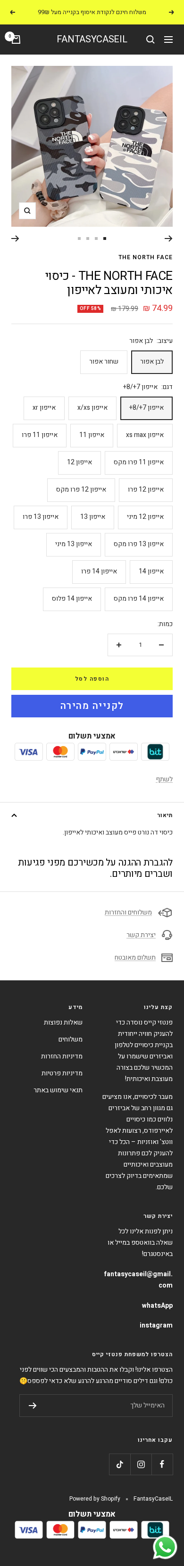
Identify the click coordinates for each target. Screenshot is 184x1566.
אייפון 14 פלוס (72, 599)
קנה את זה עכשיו (92, 706)
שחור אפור (103, 361)
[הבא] (15, 238)
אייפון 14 (151, 571)
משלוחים (71, 1039)
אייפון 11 (91, 435)
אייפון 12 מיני (145, 517)
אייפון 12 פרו (146, 489)
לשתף (164, 779)
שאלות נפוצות (63, 1022)
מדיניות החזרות (62, 1056)
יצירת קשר (141, 935)
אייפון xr (44, 408)
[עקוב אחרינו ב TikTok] (119, 1464)
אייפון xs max (145, 435)
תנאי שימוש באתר (58, 1090)
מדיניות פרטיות (62, 1073)
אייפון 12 (79, 462)
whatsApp (157, 1306)
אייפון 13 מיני (73, 544)
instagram (156, 1325)
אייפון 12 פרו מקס (81, 489)
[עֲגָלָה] (16, 39)
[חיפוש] (150, 39)
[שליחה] (33, 1405)
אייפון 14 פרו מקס (139, 599)
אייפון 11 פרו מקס (139, 462)
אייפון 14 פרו (99, 571)
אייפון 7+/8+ (146, 408)
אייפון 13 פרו (41, 517)
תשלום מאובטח (135, 957)
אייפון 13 (92, 517)
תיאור (165, 815)
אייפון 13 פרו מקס (139, 544)
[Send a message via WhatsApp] (165, 1547)
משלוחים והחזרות (128, 912)
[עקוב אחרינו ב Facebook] (162, 1464)
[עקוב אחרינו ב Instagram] (140, 1464)
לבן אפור (152, 361)
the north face (145, 257)
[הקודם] (169, 238)
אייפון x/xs (92, 408)
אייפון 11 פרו (40, 435)
